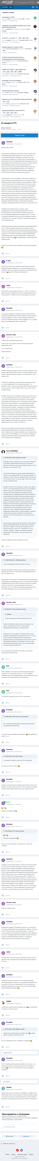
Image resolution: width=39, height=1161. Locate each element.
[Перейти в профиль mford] (35, 111)
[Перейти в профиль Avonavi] (35, 58)
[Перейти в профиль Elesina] (35, 81)
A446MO (8, 40)
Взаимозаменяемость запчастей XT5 (13, 110)
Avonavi (8, 61)
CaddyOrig (9, 29)
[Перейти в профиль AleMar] (3, 1002)
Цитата (8, 253)
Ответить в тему (19, 135)
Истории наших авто (23, 74)
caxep (8, 285)
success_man (11, 335)
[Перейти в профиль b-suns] (3, 262)
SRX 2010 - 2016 (25, 103)
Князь (7, 103)
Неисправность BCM (8, 17)
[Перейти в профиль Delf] (3, 667)
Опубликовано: (14, 144)
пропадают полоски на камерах (11, 80)
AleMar (8, 1001)
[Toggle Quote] (4, 457)
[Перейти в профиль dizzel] (3, 803)
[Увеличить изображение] (15, 237)
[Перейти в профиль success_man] (3, 336)
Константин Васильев (12, 48)
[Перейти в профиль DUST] (35, 70)
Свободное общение (23, 92)
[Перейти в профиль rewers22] (35, 38)
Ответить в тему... (10, 1127)
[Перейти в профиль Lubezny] (35, 17)
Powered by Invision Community (19, 1158)
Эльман (8, 1087)
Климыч (8, 82)
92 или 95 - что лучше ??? (10, 38)
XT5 (23, 115)
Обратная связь (22, 1154)
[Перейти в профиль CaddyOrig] (35, 26)
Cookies (31, 1154)
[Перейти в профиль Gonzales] (3, 143)
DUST (7, 74)
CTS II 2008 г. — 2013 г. (24, 19)
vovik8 (8, 19)
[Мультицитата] (2, 253)
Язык (7, 1154)
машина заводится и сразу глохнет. (12, 47)
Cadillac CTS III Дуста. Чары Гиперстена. (14, 69)
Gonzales (8, 128)
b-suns (8, 260)
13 (20, 71)
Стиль (13, 1154)
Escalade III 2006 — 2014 (26, 40)
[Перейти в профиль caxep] (3, 286)
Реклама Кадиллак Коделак (10, 90)
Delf (7, 666)
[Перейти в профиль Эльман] (3, 1088)
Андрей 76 (9, 115)
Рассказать (10, 1136)
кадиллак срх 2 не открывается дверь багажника (17, 99)
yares (7, 92)
